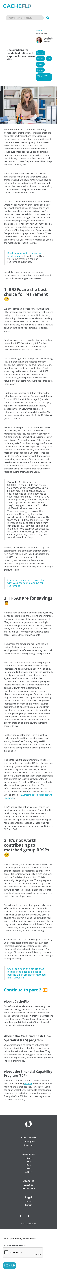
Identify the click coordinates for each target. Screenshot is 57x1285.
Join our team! (28, 1188)
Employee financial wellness (43, 77)
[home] (16, 6)
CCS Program (29, 1141)
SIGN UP (9, 1265)
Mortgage (40, 64)
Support (28, 1172)
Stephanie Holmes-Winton (48, 39)
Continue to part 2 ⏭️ (26, 990)
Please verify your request (14, 1245)
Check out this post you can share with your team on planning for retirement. (26, 582)
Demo (28, 1161)
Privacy (28, 1205)
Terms (29, 1201)
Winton (28, 1083)
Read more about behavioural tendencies (24, 254)
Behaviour (40, 53)
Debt (49, 59)
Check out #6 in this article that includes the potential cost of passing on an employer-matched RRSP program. (26, 973)
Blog (29, 1165)
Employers (28, 1145)
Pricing (28, 1158)
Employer (40, 70)
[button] (52, 6)
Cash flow (40, 59)
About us (28, 1185)
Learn (28, 1168)
